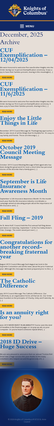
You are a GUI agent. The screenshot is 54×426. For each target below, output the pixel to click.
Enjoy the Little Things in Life (21, 120)
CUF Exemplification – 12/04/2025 (23, 55)
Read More (7, 77)
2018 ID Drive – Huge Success (21, 344)
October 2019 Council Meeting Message (22, 152)
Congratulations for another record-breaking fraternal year (26, 249)
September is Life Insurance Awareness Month (23, 186)
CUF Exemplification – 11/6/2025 (23, 89)
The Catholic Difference (17, 283)
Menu (30, 26)
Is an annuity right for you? (24, 315)
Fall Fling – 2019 (21, 217)
